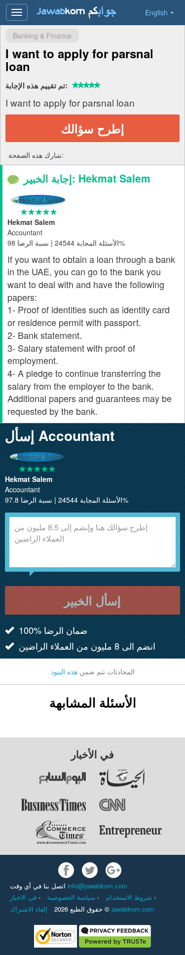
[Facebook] (66, 870)
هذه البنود (64, 671)
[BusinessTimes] (43, 805)
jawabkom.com (132, 909)
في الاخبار (24, 897)
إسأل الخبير (92, 600)
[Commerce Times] (43, 831)
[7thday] (43, 778)
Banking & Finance (42, 35)
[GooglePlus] (113, 870)
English (156, 12)
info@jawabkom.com (97, 885)
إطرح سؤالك (92, 128)
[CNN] (142, 805)
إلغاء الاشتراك (28, 909)
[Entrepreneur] (142, 831)
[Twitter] (90, 870)
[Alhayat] (142, 778)
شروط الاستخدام (130, 897)
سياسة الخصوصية (72, 897)
